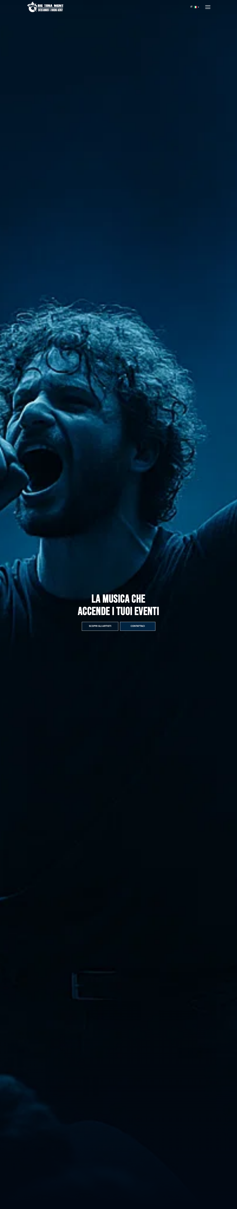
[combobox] (194, 7)
